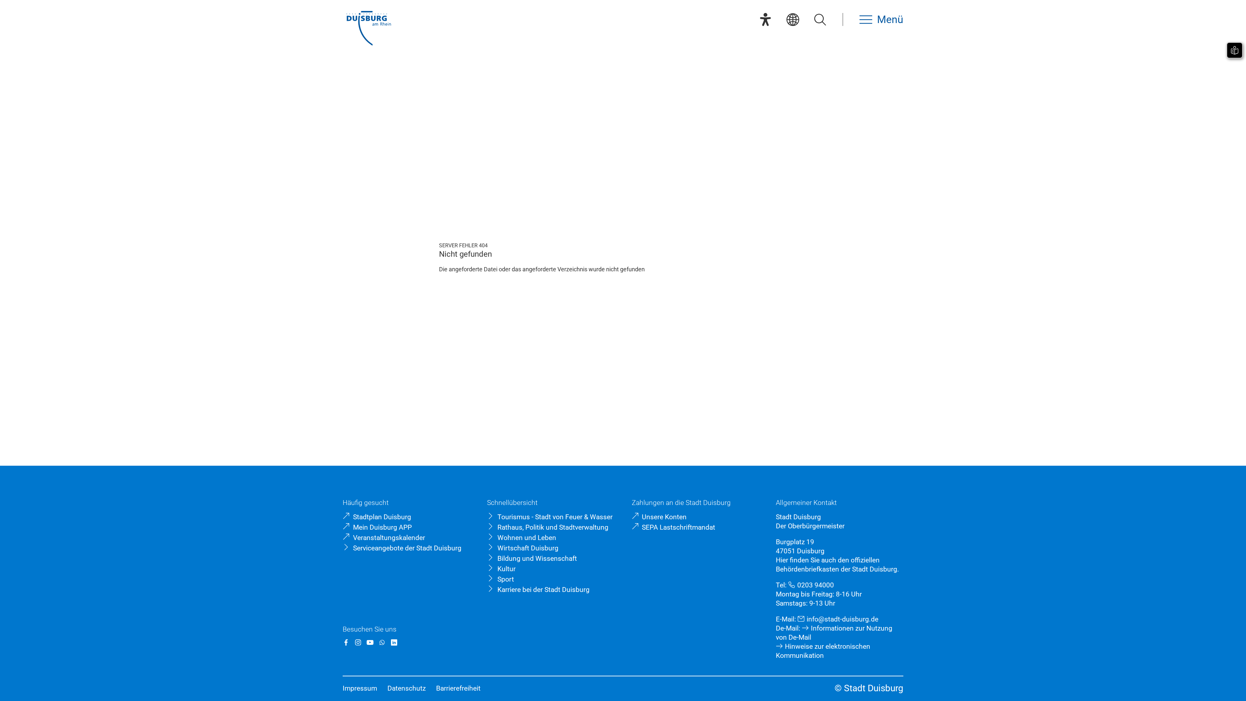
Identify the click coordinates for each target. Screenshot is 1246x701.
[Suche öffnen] (819, 19)
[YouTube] (370, 642)
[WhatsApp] (382, 642)
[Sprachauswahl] (792, 19)
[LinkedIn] (394, 642)
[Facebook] (346, 642)
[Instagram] (358, 642)
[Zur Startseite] (369, 29)
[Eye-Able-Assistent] (765, 19)
